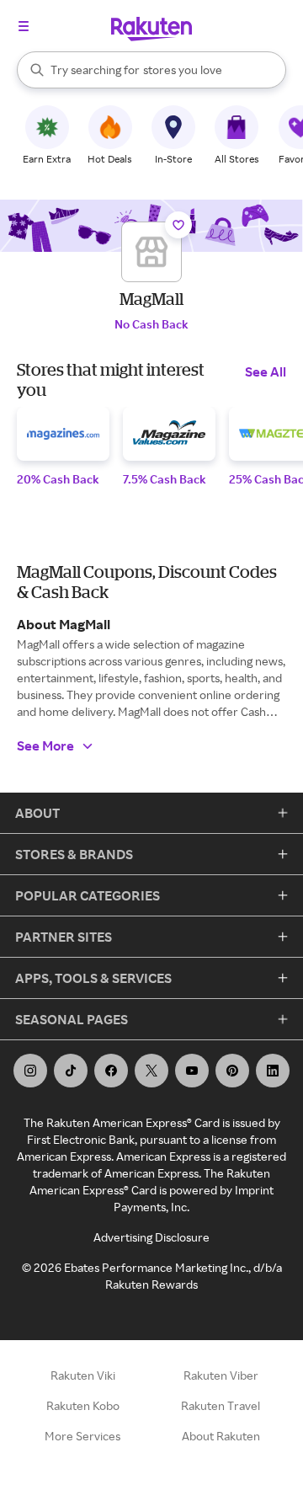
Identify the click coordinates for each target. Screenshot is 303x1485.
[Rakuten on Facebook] (111, 1070)
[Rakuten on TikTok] (71, 1070)
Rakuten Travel (220, 1405)
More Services (82, 1436)
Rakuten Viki (82, 1375)
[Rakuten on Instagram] (30, 1070)
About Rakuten (221, 1436)
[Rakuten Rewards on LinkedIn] (273, 1070)
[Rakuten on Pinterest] (232, 1070)
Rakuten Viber (220, 1375)
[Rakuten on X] (151, 1070)
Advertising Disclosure (151, 1237)
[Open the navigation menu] (23, 26)
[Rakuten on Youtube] (192, 1070)
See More (45, 745)
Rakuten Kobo (83, 1405)
